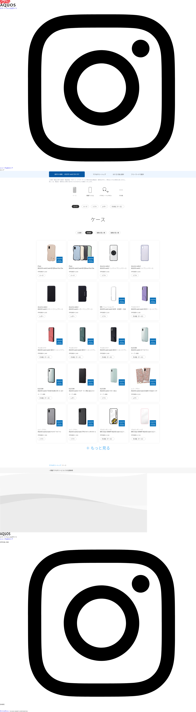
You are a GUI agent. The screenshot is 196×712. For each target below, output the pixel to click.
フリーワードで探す (137, 174)
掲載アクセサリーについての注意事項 (61, 470)
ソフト (95, 206)
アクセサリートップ (99, 174)
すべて (75, 206)
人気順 (79, 233)
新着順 (89, 233)
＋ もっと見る (98, 448)
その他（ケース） (117, 206)
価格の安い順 (115, 233)
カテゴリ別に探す (118, 174)
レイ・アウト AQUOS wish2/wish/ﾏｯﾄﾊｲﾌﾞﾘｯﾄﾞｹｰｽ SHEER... (49, 432)
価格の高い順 (101, 233)
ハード (85, 206)
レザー (104, 206)
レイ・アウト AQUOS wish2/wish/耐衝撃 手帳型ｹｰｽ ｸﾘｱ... (144, 391)
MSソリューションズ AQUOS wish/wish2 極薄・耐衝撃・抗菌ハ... (113, 309)
